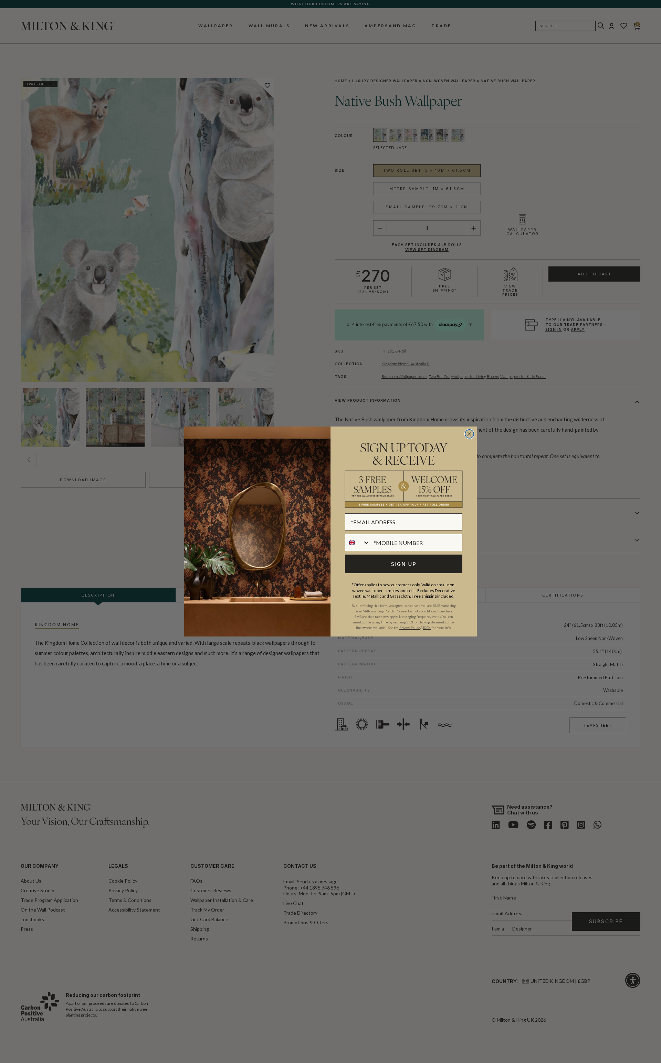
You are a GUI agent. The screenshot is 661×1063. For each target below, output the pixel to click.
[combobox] (357, 542)
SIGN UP (404, 564)
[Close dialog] (469, 434)
